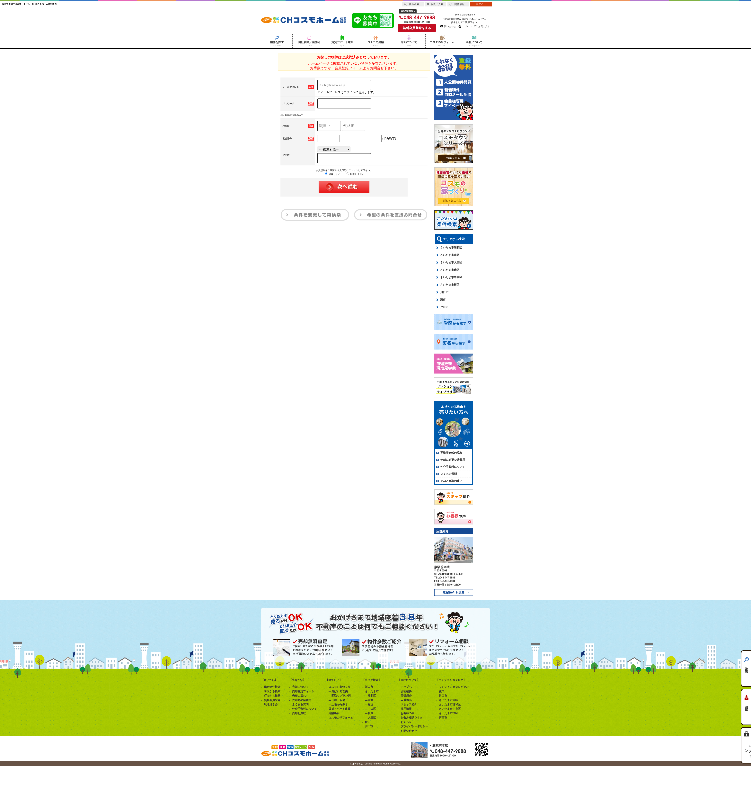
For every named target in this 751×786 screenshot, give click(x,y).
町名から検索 (272, 695)
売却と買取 (299, 713)
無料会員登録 (272, 700)
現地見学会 (271, 704)
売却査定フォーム (303, 691)
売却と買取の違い (451, 480)
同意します (334, 174)
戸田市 (444, 307)
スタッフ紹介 (409, 704)
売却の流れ (299, 695)
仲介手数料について (452, 466)
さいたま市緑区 (449, 269)
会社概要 (406, 691)
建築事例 (334, 713)
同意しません (357, 174)
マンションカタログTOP (454, 686)
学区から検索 (272, 691)
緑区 (370, 704)
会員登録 (746, 704)
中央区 (372, 708)
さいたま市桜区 (449, 284)
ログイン (467, 26)
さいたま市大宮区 (451, 262)
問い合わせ (450, 26)
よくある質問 (448, 473)
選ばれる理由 (339, 691)
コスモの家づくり (339, 686)
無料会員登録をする (417, 28)
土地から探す (339, 704)
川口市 (444, 292)
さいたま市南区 (449, 254)
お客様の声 (407, 713)
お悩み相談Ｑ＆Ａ (411, 717)
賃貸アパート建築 (339, 708)
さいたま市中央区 (451, 277)
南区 (370, 700)
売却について (300, 686)
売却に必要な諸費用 (452, 459)
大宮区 (372, 717)
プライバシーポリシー (414, 726)
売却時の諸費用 (301, 700)
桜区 (370, 713)
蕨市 (443, 299)
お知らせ (406, 722)
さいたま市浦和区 (451, 247)
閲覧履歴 (460, 4)
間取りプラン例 (341, 695)
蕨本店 (408, 700)
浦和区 (372, 695)
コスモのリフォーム (341, 717)
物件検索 (746, 666)
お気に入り (484, 26)
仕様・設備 (338, 700)
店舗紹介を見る (454, 592)
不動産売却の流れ (451, 452)
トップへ (406, 686)
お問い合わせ (409, 730)
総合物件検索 (272, 686)
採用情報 (406, 708)
